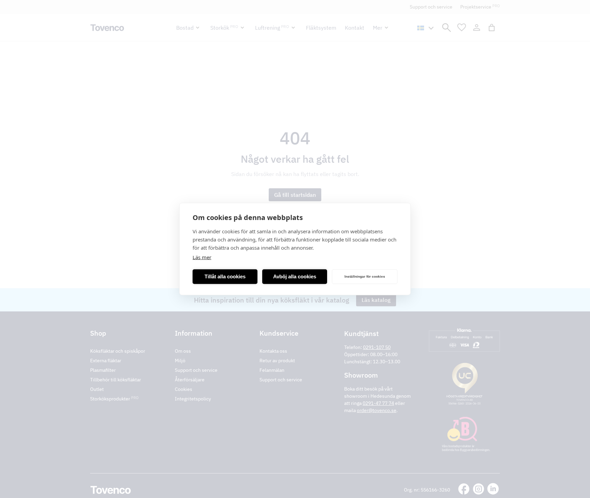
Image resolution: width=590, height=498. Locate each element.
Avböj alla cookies (294, 276)
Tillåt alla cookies (225, 276)
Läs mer (202, 257)
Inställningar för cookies (365, 276)
